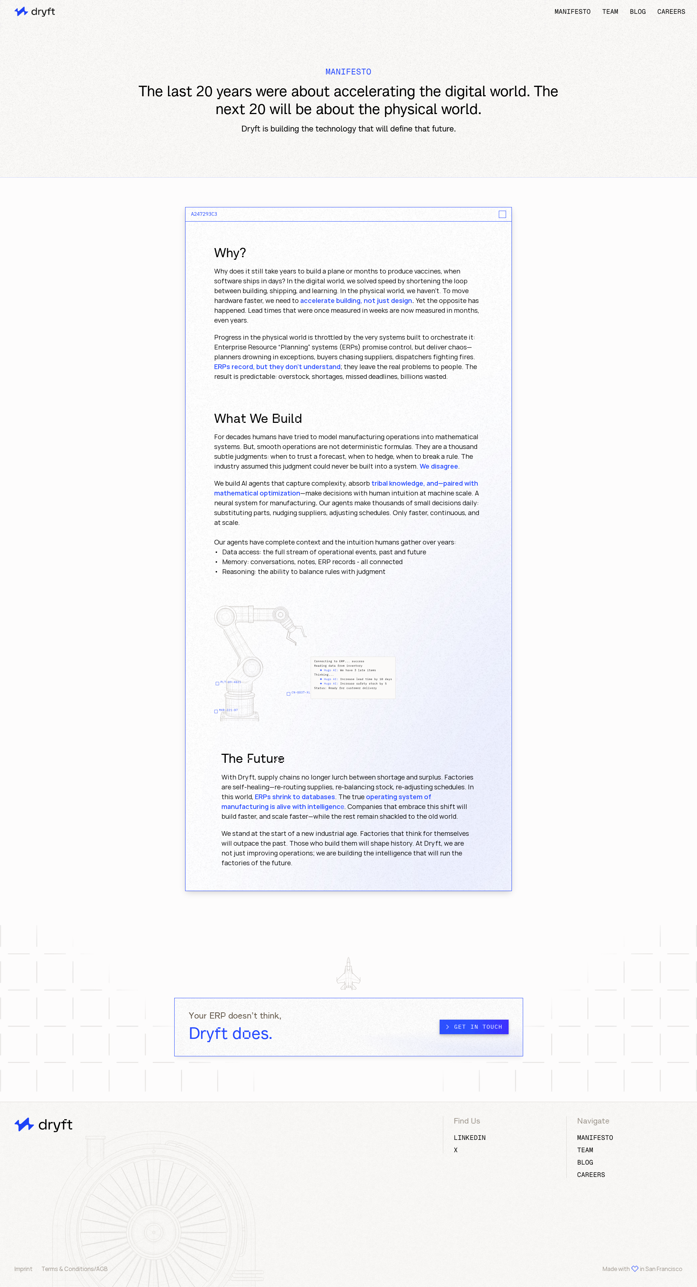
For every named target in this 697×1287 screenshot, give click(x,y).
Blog (638, 11)
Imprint (24, 1269)
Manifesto (573, 11)
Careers (671, 11)
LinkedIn (470, 1137)
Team (610, 11)
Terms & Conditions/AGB (74, 1269)
